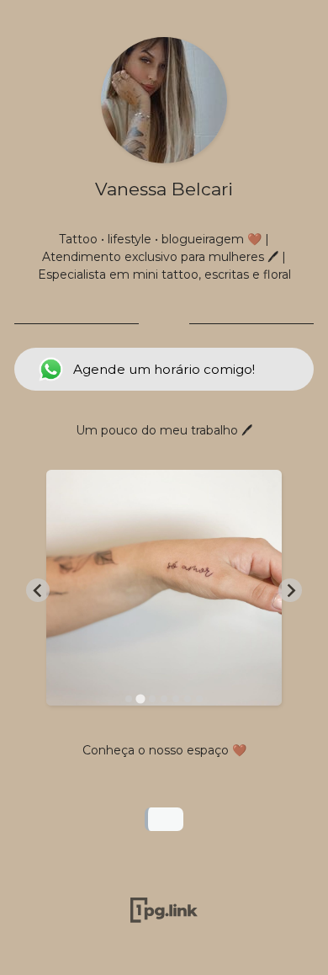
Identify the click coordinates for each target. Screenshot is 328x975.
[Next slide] (290, 590)
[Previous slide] (38, 590)
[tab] (128, 698)
